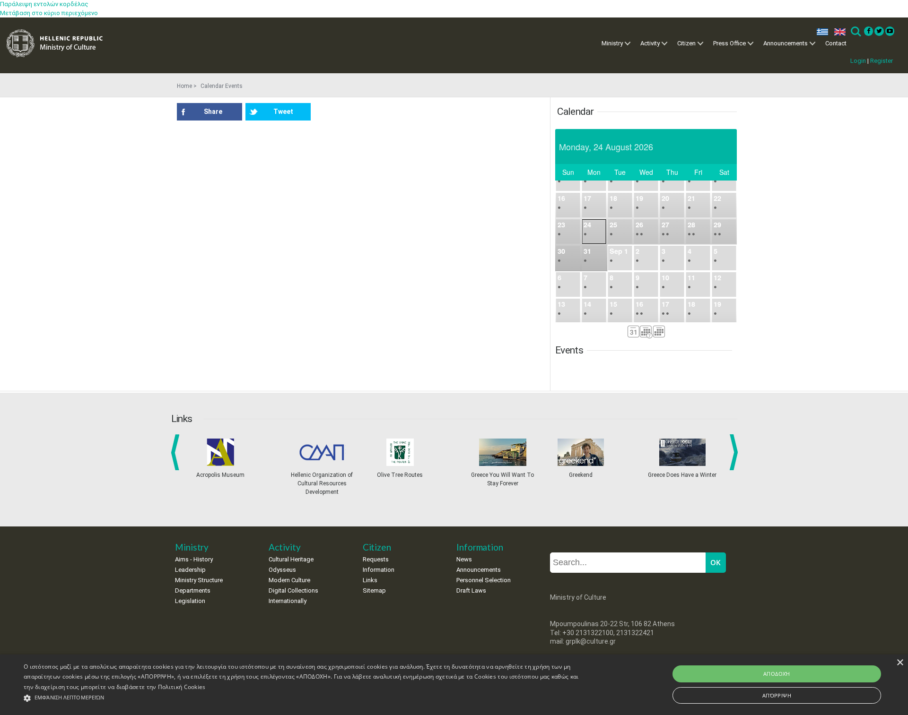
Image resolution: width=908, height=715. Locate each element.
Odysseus (282, 569)
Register (881, 60)
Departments (192, 590)
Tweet (283, 111)
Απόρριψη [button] (776, 695)
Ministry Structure (199, 580)
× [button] (899, 662)
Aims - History (194, 559)
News (464, 559)
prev (177, 452)
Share (213, 111)
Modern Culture (289, 580)
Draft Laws (471, 590)
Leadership (190, 569)
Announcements (785, 43)
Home (184, 86)
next (735, 452)
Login (858, 60)
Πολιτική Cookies (182, 687)
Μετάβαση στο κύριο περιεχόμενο (49, 13)
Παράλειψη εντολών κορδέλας (44, 4)
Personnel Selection (483, 580)
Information (378, 569)
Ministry (612, 43)
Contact (836, 43)
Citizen (686, 43)
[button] (303, 698)
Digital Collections (293, 590)
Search (855, 31)
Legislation (190, 600)
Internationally (287, 600)
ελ (820, 31)
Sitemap (374, 590)
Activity (650, 43)
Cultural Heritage (291, 559)
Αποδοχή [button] (776, 673)
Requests (376, 559)
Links (370, 580)
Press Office (729, 43)
